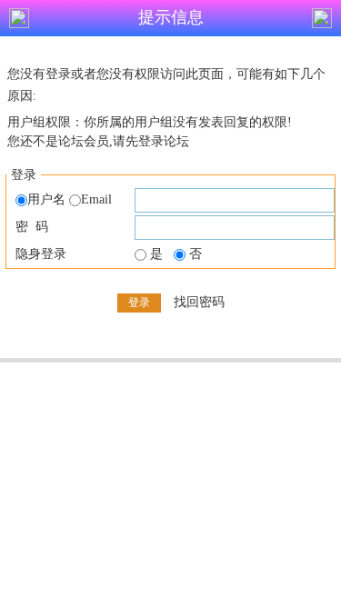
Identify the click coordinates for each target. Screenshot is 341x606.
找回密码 (199, 302)
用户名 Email (69, 199)
